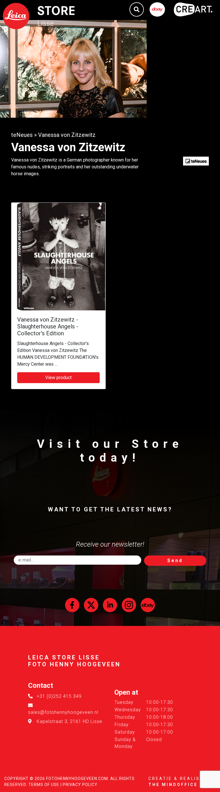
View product (58, 377)
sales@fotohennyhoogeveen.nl (63, 712)
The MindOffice (173, 784)
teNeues (22, 134)
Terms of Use (43, 784)
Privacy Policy (80, 784)
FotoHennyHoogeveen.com (77, 778)
